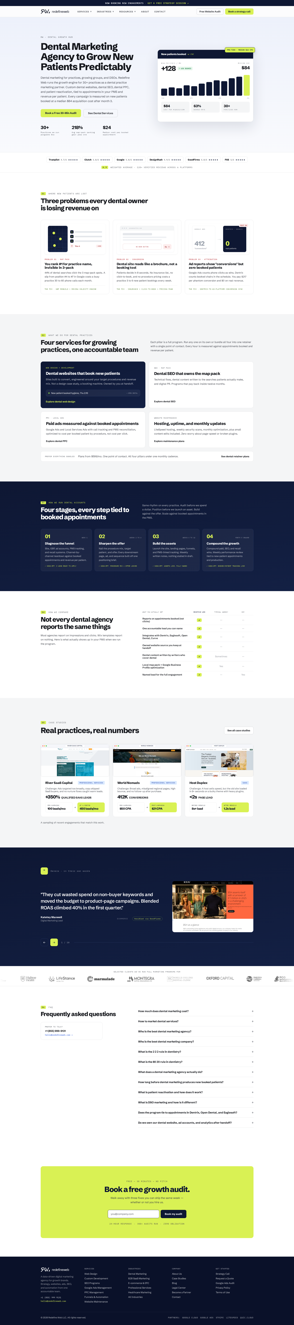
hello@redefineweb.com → (59, 1035)
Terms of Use (223, 1292)
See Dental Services (100, 113)
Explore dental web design (60, 401)
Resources (127, 11)
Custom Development (96, 1278)
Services (84, 11)
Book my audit (173, 1214)
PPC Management (94, 1292)
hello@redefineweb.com (53, 1301)
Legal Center (179, 1287)
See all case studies (238, 730)
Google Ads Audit (225, 1283)
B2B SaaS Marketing (139, 1278)
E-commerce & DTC (138, 1283)
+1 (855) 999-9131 (55, 1031)
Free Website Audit (210, 11)
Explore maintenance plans (169, 441)
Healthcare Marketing (139, 1292)
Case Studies (179, 1278)
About (145, 11)
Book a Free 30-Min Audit (61, 113)
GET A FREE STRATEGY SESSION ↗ (168, 3)
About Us (177, 1273)
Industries (105, 11)
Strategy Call (223, 1273)
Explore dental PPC (56, 441)
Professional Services (139, 1287)
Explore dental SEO (164, 401)
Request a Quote (225, 1278)
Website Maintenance (96, 1301)
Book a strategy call (239, 11)
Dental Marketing (137, 1273)
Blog (174, 1283)
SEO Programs (92, 1283)
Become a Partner (181, 1292)
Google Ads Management (98, 1287)
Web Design (90, 1273)
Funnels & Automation (96, 1297)
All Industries (135, 1297)
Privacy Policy (223, 1287)
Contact (160, 11)
